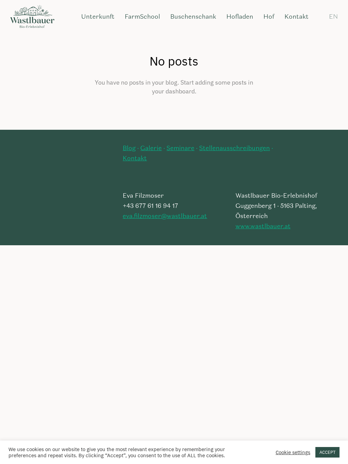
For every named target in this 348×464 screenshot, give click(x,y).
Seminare (180, 148)
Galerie (151, 148)
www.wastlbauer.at (263, 227)
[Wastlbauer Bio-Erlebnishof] (32, 17)
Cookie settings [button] (293, 452)
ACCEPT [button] (327, 452)
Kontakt (135, 159)
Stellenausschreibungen (234, 148)
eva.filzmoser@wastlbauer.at (165, 216)
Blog (129, 148)
